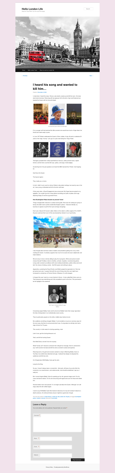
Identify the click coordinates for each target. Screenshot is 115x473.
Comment (37, 415)
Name (36, 438)
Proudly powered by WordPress (61, 467)
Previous (24, 75)
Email (36, 446)
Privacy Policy (49, 467)
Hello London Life (32, 9)
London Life (55, 396)
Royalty (68, 396)
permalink (54, 398)
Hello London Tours (32, 70)
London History (48, 396)
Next (91, 75)
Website (36, 455)
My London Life (61, 396)
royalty (38, 398)
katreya (43, 398)
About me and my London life (47, 70)
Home (23, 70)
